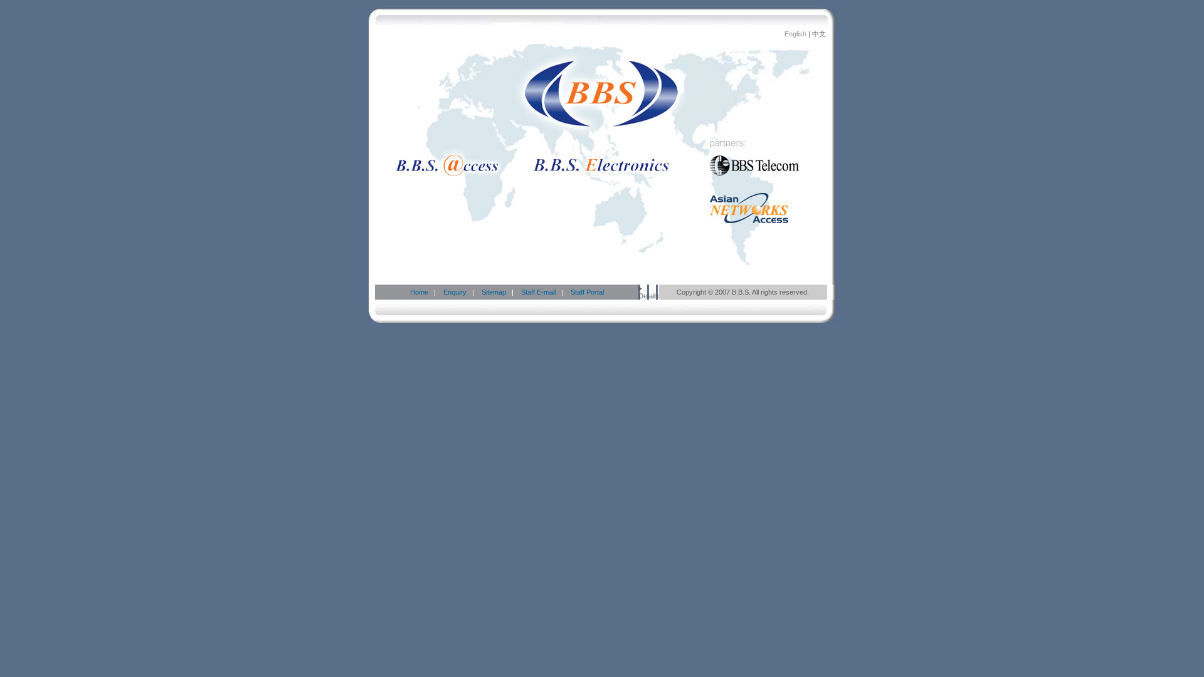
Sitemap (494, 292)
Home (419, 292)
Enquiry (454, 292)
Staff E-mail (538, 292)
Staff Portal (587, 292)
